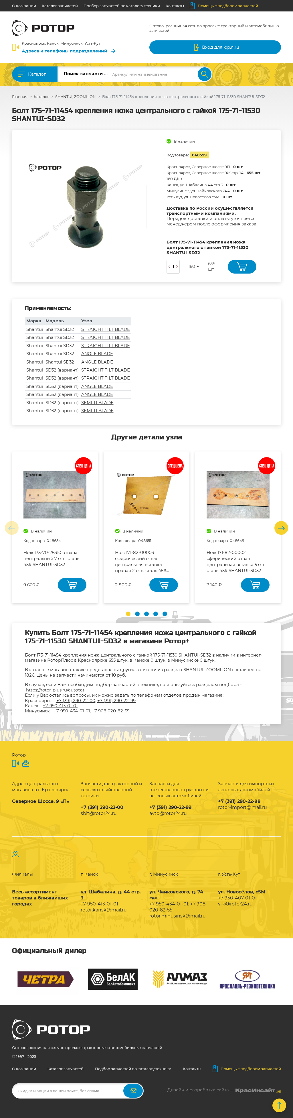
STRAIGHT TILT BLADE (105, 329)
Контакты (175, 5)
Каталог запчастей (60, 5)
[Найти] (204, 74)
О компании (24, 5)
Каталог (37, 74)
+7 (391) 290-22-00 (75, 700)
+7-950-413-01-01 (60, 705)
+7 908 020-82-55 (110, 711)
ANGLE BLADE (97, 353)
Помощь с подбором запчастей (228, 5)
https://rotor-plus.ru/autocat (55, 690)
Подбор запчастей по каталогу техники (122, 5)
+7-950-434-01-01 (72, 711)
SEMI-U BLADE (97, 402)
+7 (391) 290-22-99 (116, 700)
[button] (128, 614)
